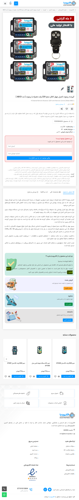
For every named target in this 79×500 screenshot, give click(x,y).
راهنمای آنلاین (67, 320)
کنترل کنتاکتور (42, 174)
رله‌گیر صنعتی (17, 168)
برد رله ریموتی (57, 183)
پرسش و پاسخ (60, 104)
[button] (6, 359)
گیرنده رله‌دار (34, 168)
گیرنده (44, 10)
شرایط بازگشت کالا (69, 450)
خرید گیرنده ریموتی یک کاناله (44, 179)
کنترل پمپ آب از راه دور (21, 172)
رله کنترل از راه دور (25, 170)
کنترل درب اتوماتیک (51, 174)
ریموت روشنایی (8, 181)
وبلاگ (35, 458)
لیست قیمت (68, 288)
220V (15, 179)
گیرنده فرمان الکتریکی (64, 168)
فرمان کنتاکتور (34, 174)
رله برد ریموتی (49, 183)
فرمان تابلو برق (18, 174)
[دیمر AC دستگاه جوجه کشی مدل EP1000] (39, 350)
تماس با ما (68, 304)
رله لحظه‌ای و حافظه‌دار (52, 168)
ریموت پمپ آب (65, 183)
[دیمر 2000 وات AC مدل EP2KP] (14, 350)
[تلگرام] (50, 489)
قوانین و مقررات (69, 454)
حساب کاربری (33, 454)
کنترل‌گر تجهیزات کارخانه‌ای (51, 170)
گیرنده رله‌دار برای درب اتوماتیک (45, 176)
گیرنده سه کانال (57, 181)
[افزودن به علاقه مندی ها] (67, 109)
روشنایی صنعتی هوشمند (64, 174)
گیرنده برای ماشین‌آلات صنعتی (35, 172)
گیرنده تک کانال (9, 179)
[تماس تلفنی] (4, 488)
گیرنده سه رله (25, 181)
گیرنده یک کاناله (24, 176)
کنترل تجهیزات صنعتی (14, 170)
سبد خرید (34, 450)
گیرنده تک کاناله (32, 176)
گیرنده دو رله (33, 181)
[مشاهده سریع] (59, 376)
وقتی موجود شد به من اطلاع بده (39, 158)
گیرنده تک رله (40, 181)
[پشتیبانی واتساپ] (4, 494)
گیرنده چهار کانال (49, 181)
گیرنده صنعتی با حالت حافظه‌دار (62, 176)
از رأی (70, 104)
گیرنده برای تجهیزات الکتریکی (62, 172)
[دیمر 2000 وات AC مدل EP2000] (64, 350)
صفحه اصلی (33, 446)
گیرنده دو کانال (66, 181)
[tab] (68, 192)
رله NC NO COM (26, 168)
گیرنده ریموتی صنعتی (64, 170)
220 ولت (20, 179)
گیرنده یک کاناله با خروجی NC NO (61, 179)
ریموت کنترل (52, 10)
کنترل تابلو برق (26, 174)
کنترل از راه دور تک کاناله (30, 179)
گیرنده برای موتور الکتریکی (37, 170)
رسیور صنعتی (42, 168)
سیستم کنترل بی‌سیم (49, 172)
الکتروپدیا (71, 10)
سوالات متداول (70, 446)
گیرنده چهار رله (17, 181)
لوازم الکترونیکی (62, 10)
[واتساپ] (45, 489)
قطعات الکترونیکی (69, 474)
